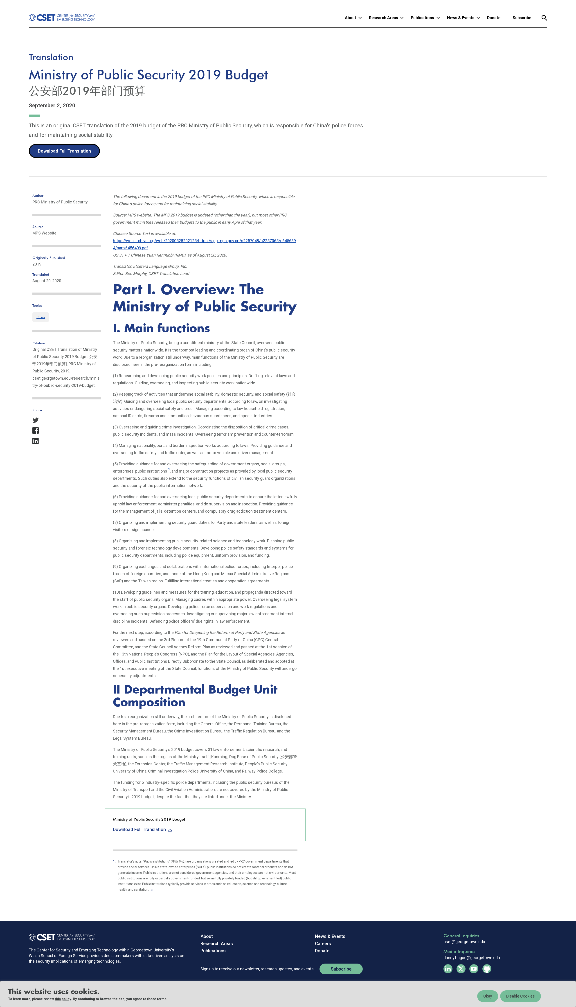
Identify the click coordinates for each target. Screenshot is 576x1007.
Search (542, 18)
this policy (63, 999)
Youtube (473, 968)
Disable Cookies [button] (520, 996)
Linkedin (447, 968)
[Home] (58, 17)
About (206, 936)
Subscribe (522, 17)
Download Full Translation (139, 829)
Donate (493, 17)
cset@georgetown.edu (464, 941)
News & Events (330, 936)
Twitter (461, 968)
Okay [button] (487, 996)
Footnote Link (151, 889)
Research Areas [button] (383, 17)
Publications (213, 950)
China (40, 317)
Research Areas (216, 943)
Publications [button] (422, 17)
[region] (288, 994)
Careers (323, 943)
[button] (66, 420)
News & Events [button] (460, 17)
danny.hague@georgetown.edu (471, 957)
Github (486, 968)
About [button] (350, 17)
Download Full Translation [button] (64, 151)
